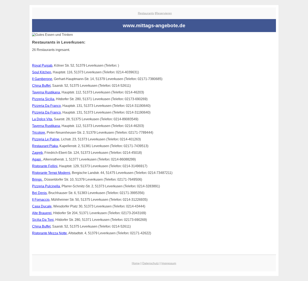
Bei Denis (39, 193)
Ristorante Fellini (44, 166)
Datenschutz (150, 263)
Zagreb (37, 152)
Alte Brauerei (42, 213)
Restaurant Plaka (45, 146)
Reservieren (164, 13)
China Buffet (41, 85)
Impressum (168, 263)
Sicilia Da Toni (43, 219)
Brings (37, 179)
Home (136, 263)
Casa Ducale (42, 206)
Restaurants (146, 13)
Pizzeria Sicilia (43, 99)
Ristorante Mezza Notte (49, 233)
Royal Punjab (42, 65)
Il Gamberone (42, 79)
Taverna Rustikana (46, 92)
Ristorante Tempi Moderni (51, 173)
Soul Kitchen (41, 72)
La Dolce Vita (42, 119)
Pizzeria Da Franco (46, 105)
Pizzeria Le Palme (45, 139)
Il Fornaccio (40, 199)
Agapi (37, 159)
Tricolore (38, 132)
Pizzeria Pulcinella (46, 186)
